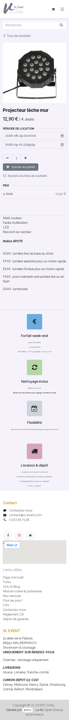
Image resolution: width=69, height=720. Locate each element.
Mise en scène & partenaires (22, 591)
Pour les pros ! (13, 600)
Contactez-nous (20, 510)
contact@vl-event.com (25, 515)
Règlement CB (13, 614)
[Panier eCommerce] (53, 9)
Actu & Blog (11, 586)
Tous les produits (19, 36)
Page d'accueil (13, 577)
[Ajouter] (25, 158)
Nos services (12, 596)
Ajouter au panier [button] (23, 167)
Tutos (7, 582)
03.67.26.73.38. (19, 520)
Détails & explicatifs (34, 486)
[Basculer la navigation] (62, 9)
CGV (6, 605)
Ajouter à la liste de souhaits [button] (27, 176)
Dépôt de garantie (16, 619)
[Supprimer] (7, 158)
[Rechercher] (61, 25)
